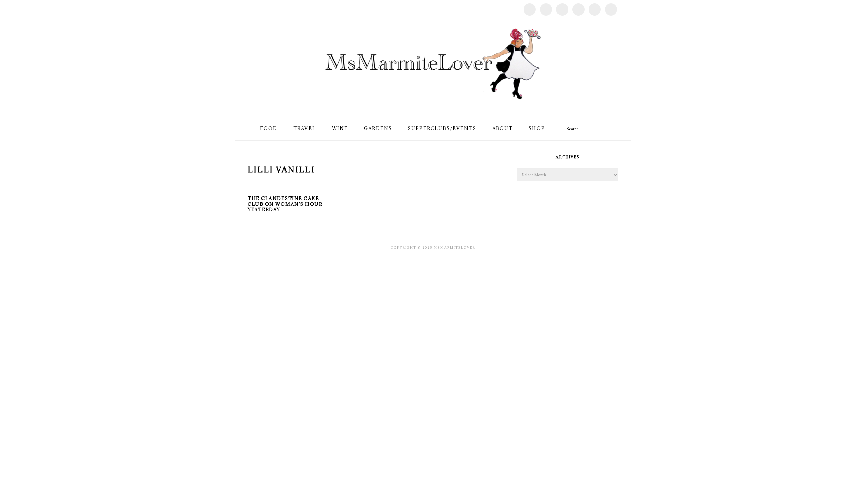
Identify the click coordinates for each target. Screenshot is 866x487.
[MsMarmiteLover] (433, 108)
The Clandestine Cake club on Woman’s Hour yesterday (285, 204)
